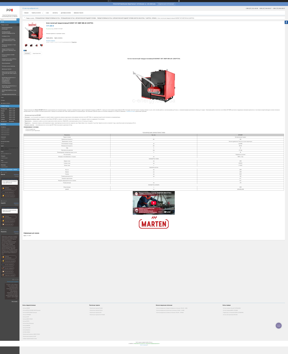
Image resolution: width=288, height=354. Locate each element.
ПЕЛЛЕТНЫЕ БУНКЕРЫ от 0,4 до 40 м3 (9, 90)
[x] (25, 50)
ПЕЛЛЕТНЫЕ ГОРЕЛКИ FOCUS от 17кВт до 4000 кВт (9, 86)
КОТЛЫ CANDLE (26, 332)
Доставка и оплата (5, 103)
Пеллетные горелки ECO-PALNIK (97, 314)
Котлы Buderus (26, 330)
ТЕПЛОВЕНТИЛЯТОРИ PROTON (9, 94)
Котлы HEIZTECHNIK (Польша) (30, 312)
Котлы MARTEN (26, 325)
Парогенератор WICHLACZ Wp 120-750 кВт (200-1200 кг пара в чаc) (9, 73)
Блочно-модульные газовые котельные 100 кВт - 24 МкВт (170, 312)
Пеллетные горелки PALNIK (96, 308)
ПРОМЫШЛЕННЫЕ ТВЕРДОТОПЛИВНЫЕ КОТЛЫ (8, 32)
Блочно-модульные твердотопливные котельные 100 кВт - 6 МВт (172, 308)
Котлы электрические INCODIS (230, 314)
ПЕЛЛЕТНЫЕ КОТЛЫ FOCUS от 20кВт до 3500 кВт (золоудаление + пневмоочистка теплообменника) (9, 80)
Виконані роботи (78, 12)
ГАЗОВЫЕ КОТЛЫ (6, 36)
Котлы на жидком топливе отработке (8, 55)
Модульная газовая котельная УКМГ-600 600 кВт (9, 211)
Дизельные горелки (6, 69)
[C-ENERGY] (9, 11)
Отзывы (3, 100)
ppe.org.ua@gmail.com (6, 153)
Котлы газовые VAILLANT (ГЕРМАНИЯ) (231, 308)
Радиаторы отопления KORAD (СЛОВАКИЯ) (233, 312)
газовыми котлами (130, 111)
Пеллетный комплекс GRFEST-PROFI (31, 334)
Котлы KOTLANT (26, 327)
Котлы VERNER (26, 308)
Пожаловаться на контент (139, 343)
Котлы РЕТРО (26, 321)
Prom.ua (150, 342)
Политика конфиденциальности (152, 343)
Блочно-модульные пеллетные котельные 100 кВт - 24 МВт (170, 310)
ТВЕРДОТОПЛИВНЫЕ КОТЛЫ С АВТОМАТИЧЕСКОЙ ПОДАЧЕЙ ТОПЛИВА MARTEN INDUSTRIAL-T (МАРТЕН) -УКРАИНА (127, 18)
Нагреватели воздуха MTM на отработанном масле (9, 59)
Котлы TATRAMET (27, 314)
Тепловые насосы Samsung (8, 66)
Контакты (55, 12)
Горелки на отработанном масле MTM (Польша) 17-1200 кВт (8, 40)
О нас (2, 97)
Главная (26, 12)
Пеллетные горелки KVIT (95, 312)
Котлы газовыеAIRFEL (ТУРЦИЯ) (230, 310)
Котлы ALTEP (26, 316)
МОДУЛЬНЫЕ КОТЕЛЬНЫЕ (166, 4)
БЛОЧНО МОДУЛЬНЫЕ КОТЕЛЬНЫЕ (7, 28)
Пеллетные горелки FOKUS (96, 310)
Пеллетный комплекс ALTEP (29, 336)
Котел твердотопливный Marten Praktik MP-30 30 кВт (9, 182)
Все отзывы (14, 301)
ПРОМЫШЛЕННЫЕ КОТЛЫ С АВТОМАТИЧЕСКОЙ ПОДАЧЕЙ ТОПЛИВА (78, 18)
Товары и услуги (5, 24)
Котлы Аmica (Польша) (28, 323)
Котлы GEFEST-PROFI (28, 319)
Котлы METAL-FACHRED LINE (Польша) (31, 310)
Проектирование (6, 63)
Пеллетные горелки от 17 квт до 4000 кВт (9, 45)
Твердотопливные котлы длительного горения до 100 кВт (8, 50)
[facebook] (24, 50)
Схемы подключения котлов (30, 338)
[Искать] (18, 19)
